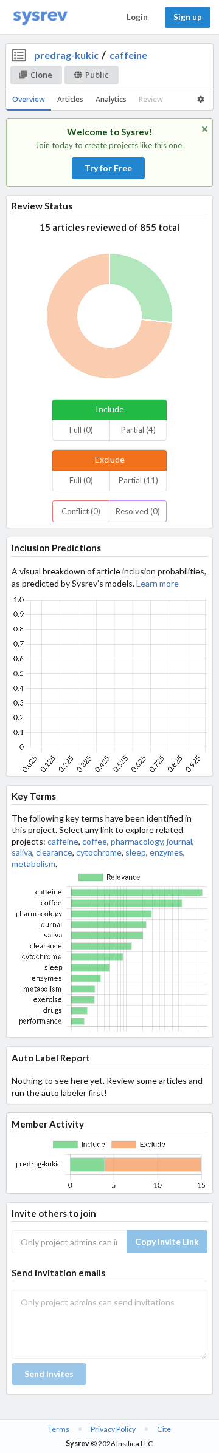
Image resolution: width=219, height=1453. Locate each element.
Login (137, 17)
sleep (135, 852)
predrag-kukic (66, 55)
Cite (164, 1429)
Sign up (187, 17)
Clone (41, 74)
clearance (54, 852)
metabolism (33, 864)
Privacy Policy (113, 1429)
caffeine (128, 55)
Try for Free (108, 168)
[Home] (40, 17)
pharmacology (137, 841)
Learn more (157, 583)
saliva (22, 852)
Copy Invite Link (167, 1241)
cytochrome (99, 852)
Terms (58, 1429)
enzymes (166, 852)
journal (179, 841)
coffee (94, 841)
